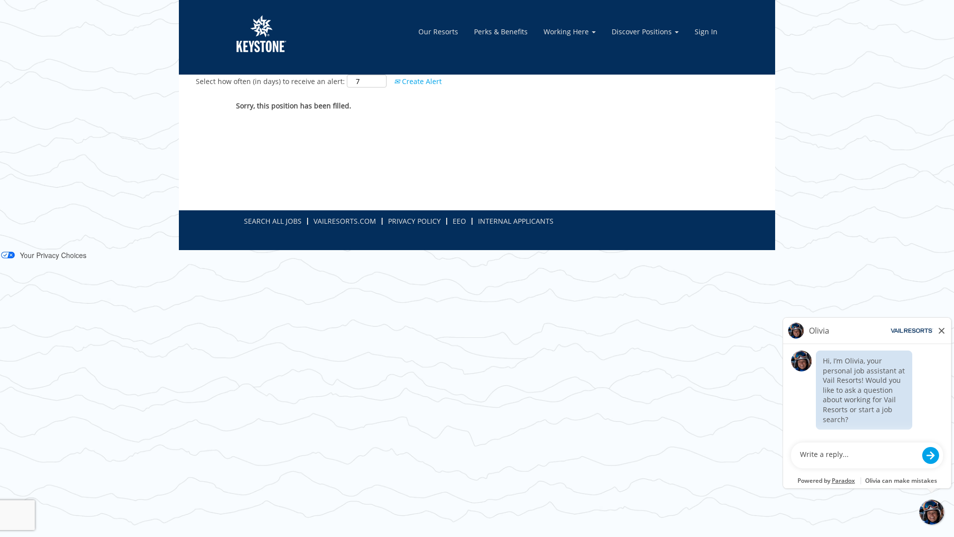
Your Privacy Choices (53, 255)
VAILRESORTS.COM (345, 221)
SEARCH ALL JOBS (273, 221)
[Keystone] (261, 34)
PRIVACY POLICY (414, 221)
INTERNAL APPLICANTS (516, 221)
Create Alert (421, 81)
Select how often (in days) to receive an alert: (270, 81)
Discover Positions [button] (643, 31)
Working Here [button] (567, 31)
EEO (459, 221)
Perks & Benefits (501, 31)
